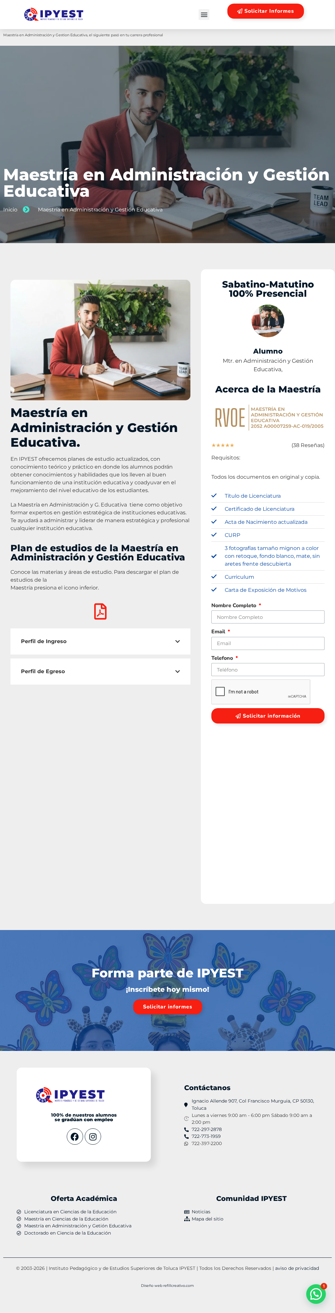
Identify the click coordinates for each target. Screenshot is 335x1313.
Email (218, 631)
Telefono (222, 658)
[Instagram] (93, 1136)
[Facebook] (75, 1136)
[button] (204, 14)
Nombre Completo (234, 605)
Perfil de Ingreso (43, 641)
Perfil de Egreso (43, 671)
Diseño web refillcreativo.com (167, 1285)
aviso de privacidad (297, 1268)
